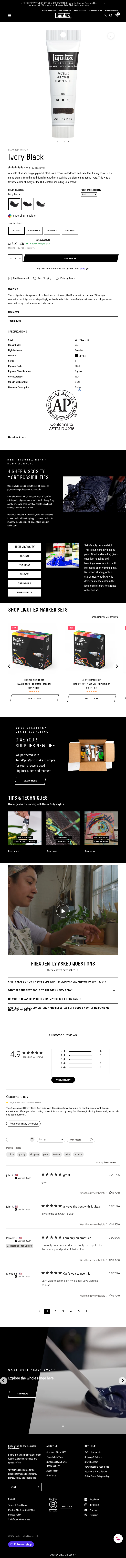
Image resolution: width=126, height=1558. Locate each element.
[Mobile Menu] (11, 15)
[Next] (105, 4)
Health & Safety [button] (17, 437)
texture (56, 1154)
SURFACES (25, 574)
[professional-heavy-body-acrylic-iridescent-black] (41, 204)
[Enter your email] (38, 1487)
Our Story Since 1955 (56, 1452)
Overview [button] (13, 289)
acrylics (78, 1154)
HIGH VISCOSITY (24, 547)
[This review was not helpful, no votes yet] (116, 1193)
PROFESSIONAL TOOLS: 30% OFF (71, 4)
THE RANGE (24, 565)
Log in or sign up (43, 239)
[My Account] (105, 15)
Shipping (11, 248)
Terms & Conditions (17, 1505)
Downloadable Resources (96, 1466)
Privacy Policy (14, 1514)
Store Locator (91, 1462)
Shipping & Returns (93, 1457)
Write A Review (63, 1079)
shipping (34, 1154)
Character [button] (13, 312)
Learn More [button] (66, 1506)
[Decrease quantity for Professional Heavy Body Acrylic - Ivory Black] (10, 258)
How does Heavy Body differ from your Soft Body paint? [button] (44, 999)
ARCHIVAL (24, 556)
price (67, 1154)
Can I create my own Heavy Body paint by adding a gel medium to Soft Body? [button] (57, 981)
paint (46, 1154)
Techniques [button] (14, 320)
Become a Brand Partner (96, 1471)
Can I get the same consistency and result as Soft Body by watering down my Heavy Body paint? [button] (58, 1009)
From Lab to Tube (54, 1457)
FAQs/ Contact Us (93, 1452)
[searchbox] (17, 1139)
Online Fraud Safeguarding (96, 1476)
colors (11, 1154)
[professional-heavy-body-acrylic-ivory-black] (14, 204)
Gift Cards (51, 1475)
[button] (63, 1554)
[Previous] (21, 4)
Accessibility (52, 1470)
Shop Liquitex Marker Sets (105, 617)
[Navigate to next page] (87, 1311)
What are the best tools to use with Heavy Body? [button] (40, 990)
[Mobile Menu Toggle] (10, 15)
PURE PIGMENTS (24, 593)
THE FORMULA (24, 584)
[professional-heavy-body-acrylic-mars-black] (27, 204)
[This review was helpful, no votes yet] (110, 1193)
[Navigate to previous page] (39, 1311)
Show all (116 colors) (24, 215)
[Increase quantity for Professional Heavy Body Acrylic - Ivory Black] (19, 258)
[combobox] (51, 1139)
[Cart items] (116, 15)
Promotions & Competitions (21, 1509)
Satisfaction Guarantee (19, 1519)
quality (22, 1154)
